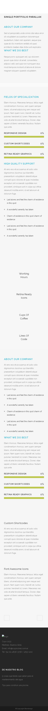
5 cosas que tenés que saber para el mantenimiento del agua (17, 678)
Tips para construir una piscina (15, 685)
